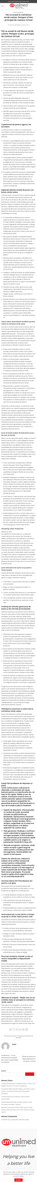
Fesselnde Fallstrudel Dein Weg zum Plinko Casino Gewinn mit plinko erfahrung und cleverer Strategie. (18, 1091)
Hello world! (25, 1120)
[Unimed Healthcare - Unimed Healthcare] (19, 6)
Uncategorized (18, 12)
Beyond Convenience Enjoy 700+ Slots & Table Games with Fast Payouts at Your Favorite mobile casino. (17, 1109)
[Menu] (2, 6)
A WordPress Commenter (9, 1120)
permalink (18, 1037)
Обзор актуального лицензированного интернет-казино (29, 1058)
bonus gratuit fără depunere (11, 329)
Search (3, 1071)
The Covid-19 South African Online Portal (18, 1)
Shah (27, 25)
